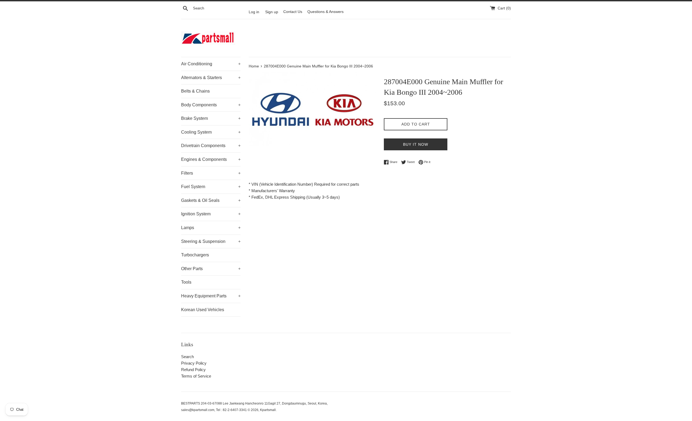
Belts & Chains (195, 91)
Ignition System (211, 214)
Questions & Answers (325, 12)
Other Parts (211, 268)
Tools (186, 282)
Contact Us (292, 12)
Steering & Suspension (211, 241)
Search (187, 356)
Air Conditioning (211, 64)
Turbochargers (195, 255)
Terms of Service (196, 376)
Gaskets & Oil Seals (211, 200)
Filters (211, 173)
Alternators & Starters (211, 77)
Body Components (211, 105)
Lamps (211, 227)
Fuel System (211, 186)
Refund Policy (193, 369)
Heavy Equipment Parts (211, 296)
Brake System (211, 118)
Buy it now (415, 144)
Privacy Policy (194, 363)
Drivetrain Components (211, 145)
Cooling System (211, 132)
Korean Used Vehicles (202, 309)
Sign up (271, 12)
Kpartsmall (268, 410)
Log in (254, 12)
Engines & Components (211, 159)
